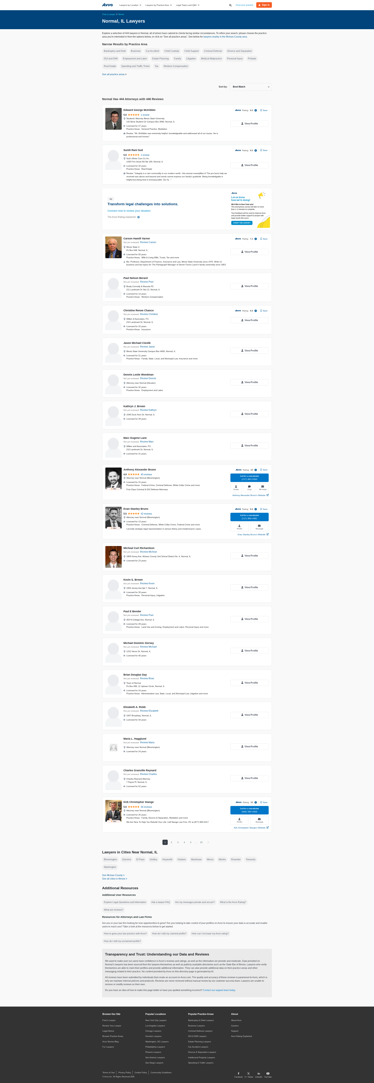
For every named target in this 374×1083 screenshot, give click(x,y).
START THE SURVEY (242, 223)
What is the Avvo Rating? (233, 902)
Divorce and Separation (239, 51)
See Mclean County (112, 875)
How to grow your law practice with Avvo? (125, 933)
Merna (210, 859)
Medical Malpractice (211, 58)
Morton (222, 859)
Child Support (191, 51)
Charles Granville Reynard (139, 770)
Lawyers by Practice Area (157, 5)
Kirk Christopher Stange (138, 802)
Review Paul (146, 282)
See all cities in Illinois (113, 878)
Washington (110, 867)
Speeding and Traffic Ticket (135, 66)
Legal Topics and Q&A (186, 5)
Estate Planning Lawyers (199, 1041)
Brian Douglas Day (135, 674)
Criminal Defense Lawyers (200, 1031)
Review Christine (149, 314)
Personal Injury (235, 58)
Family (177, 58)
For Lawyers (108, 1047)
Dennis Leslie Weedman (138, 374)
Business (136, 51)
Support (234, 1031)
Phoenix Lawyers (153, 1052)
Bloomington (110, 859)
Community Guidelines (161, 1072)
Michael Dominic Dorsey (138, 643)
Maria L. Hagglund (134, 738)
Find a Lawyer (109, 1020)
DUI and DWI (111, 58)
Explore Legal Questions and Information (125, 902)
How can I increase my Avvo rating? (210, 933)
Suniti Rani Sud (133, 150)
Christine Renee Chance (138, 310)
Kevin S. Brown (133, 579)
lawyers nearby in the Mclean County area (225, 36)
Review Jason (147, 346)
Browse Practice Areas (112, 1036)
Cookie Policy (141, 1072)
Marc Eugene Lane (135, 437)
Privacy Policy (124, 1072)
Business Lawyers (196, 1026)
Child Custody (171, 51)
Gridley (153, 859)
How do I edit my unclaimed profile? (122, 941)
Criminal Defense (213, 51)
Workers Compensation (176, 66)
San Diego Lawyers (154, 1063)
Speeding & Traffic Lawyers (200, 1063)
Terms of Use (108, 1072)
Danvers (126, 859)
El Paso (140, 859)
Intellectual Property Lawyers (201, 1057)
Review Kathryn (148, 410)
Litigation (191, 58)
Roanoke (236, 859)
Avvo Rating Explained (241, 1036)
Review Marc (147, 441)
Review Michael (148, 647)
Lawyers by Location (128, 5)
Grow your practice (244, 5)
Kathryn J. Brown (134, 406)
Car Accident (152, 51)
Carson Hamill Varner (136, 238)
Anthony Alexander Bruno (139, 469)
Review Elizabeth (149, 711)
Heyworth (167, 859)
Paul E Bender (132, 611)
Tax (156, 66)
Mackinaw (196, 859)
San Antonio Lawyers (155, 1057)
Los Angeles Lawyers (155, 1026)
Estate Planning (160, 58)
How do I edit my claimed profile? (169, 933)
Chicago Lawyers (153, 1031)
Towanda (250, 859)
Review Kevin (147, 583)
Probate (252, 58)
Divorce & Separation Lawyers (202, 1052)
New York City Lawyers (156, 1020)
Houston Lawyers (153, 1036)
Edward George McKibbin (139, 110)
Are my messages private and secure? (195, 902)
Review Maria (147, 742)
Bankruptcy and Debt (115, 51)
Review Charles (148, 774)
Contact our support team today (219, 990)
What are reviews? (113, 910)
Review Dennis (148, 378)
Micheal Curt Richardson (138, 548)
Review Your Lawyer (111, 1026)
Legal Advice (108, 1031)
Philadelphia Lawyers (155, 1047)
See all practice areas (113, 74)
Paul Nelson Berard (135, 278)
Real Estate (110, 66)
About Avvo (236, 1020)
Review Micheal (148, 552)
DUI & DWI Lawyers (197, 1036)
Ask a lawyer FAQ (160, 902)
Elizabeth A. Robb (134, 707)
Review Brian (147, 678)
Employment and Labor (135, 58)
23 (201, 842)
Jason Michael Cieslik (137, 343)
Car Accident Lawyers (198, 1047)
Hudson (182, 859)
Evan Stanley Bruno (135, 508)
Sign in (266, 5)
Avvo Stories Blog (110, 1041)
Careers (235, 1026)
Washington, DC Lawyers (157, 1041)
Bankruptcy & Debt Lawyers (201, 1020)
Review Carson (148, 242)
